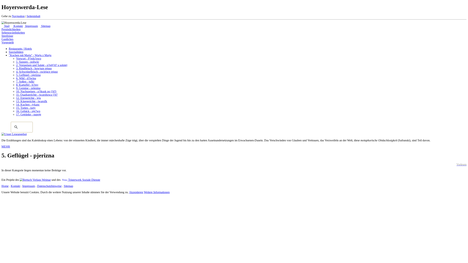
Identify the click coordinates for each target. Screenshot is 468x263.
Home (5, 186)
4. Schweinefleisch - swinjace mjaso (37, 71)
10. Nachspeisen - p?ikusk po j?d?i (36, 91)
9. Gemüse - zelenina (28, 88)
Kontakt (18, 26)
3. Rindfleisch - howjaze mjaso (34, 68)
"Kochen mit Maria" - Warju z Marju (30, 55)
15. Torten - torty (26, 107)
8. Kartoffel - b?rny (27, 84)
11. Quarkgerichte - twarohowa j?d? (37, 94)
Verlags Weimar (41, 179)
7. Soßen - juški (25, 81)
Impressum (31, 26)
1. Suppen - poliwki (27, 61)
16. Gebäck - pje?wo (28, 111)
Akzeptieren (136, 192)
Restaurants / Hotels (20, 48)
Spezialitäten (16, 52)
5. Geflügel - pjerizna (28, 75)
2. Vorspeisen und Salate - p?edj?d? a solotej (41, 65)
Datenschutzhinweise (49, 186)
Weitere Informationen (157, 192)
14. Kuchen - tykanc (28, 104)
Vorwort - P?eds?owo (28, 58)
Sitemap (45, 26)
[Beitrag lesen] (14, 134)
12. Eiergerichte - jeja (28, 98)
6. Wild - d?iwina (26, 78)
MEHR (5, 146)
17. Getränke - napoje (28, 114)
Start (6, 26)
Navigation (18, 16)
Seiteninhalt (33, 16)
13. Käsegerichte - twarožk (31, 101)
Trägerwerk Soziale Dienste (83, 179)
